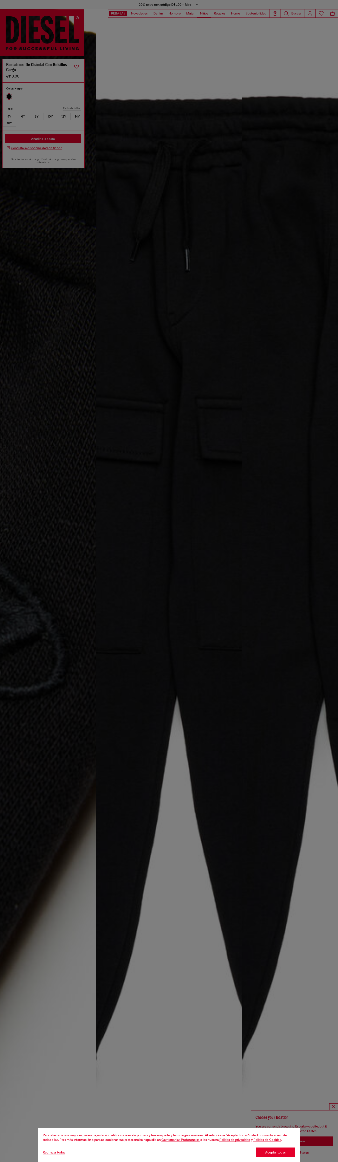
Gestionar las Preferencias (180, 1140)
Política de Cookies (267, 1140)
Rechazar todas (54, 1152)
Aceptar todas (275, 1152)
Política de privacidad (234, 1140)
